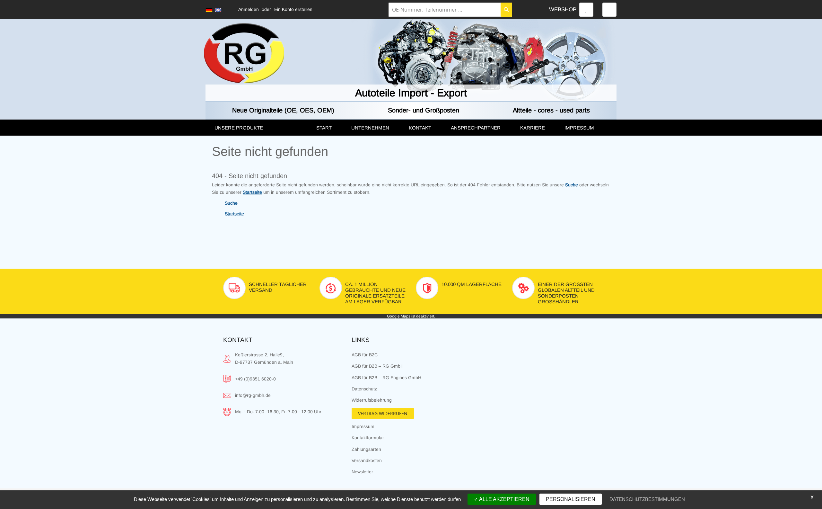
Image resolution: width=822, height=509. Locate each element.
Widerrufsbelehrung (372, 400)
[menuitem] (259, 128)
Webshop (562, 9)
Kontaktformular (368, 437)
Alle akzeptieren (503, 499)
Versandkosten (367, 460)
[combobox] (450, 10)
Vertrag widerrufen (382, 413)
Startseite (252, 192)
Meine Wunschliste (586, 10)
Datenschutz (364, 388)
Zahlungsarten (366, 449)
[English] (218, 9)
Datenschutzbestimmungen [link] (647, 499)
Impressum (363, 426)
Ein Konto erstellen (293, 9)
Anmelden (248, 9)
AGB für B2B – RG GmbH (378, 366)
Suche (571, 184)
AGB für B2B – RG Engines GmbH (386, 377)
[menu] (411, 128)
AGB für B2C (365, 354)
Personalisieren (570, 499)
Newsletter (362, 471)
